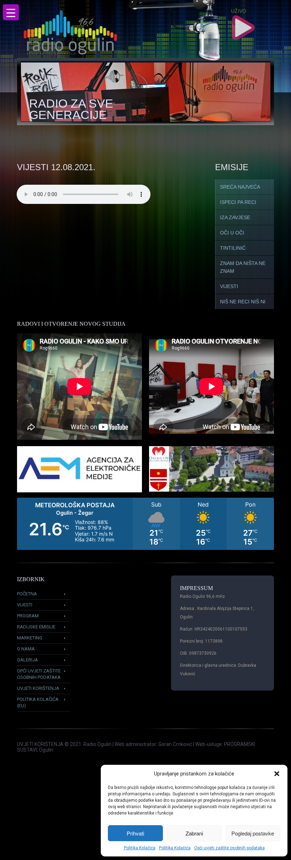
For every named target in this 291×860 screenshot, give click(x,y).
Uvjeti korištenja (38, 688)
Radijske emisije (36, 626)
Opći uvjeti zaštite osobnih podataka (229, 847)
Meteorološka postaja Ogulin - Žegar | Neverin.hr (145, 524)
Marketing (29, 637)
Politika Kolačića (139, 847)
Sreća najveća (240, 187)
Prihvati (135, 833)
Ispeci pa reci (238, 202)
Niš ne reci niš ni (242, 301)
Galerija (27, 659)
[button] (276, 773)
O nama (26, 648)
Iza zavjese (235, 217)
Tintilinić (233, 248)
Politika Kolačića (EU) (38, 702)
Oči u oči (232, 233)
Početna (27, 593)
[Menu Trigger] (11, 12)
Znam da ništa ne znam (242, 267)
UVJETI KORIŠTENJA (40, 744)
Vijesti (229, 286)
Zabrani (194, 833)
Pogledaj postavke (252, 833)
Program (28, 615)
